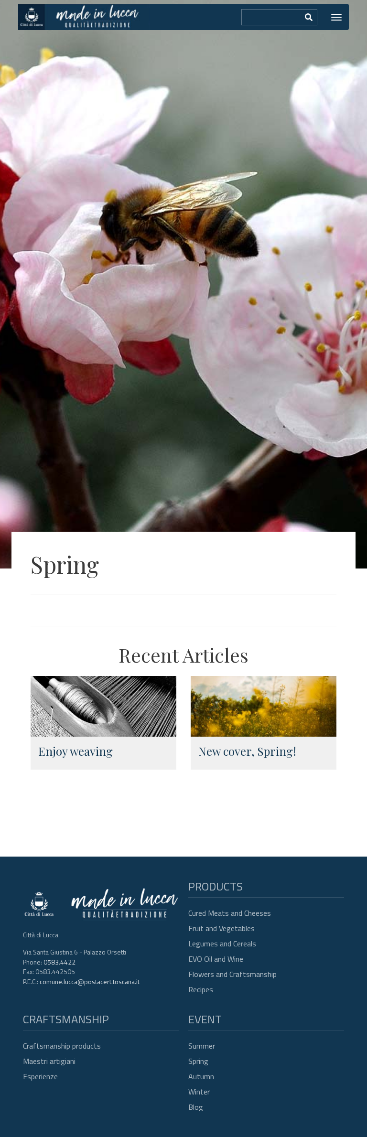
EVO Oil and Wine (215, 959)
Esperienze (40, 1076)
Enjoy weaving (75, 751)
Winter (199, 1091)
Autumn (201, 1076)
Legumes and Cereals (222, 943)
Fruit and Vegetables (221, 928)
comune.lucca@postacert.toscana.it (90, 981)
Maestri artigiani (49, 1061)
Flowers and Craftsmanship (232, 974)
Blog (195, 1107)
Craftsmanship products (62, 1045)
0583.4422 (59, 962)
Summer (201, 1045)
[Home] (84, 17)
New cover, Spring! (247, 751)
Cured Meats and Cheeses (229, 913)
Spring (198, 1061)
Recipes (200, 989)
